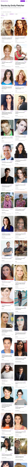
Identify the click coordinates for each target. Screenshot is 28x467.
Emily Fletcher (3, 61)
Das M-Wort (16, 381)
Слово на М (16, 208)
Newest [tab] (26, 18)
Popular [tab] (23, 18)
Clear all (6, 15)
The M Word (3, 209)
